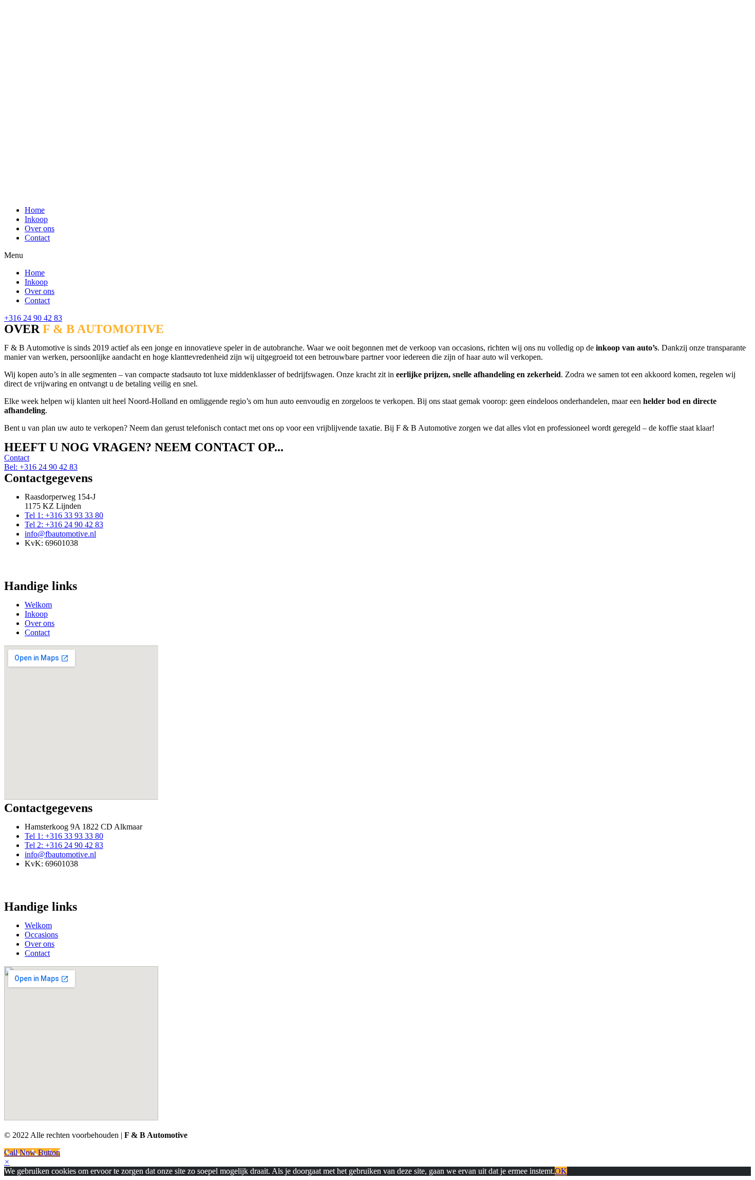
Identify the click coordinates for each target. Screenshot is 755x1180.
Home (35, 210)
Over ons (39, 228)
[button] (377, 255)
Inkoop (36, 219)
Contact (37, 237)
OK (561, 1171)
